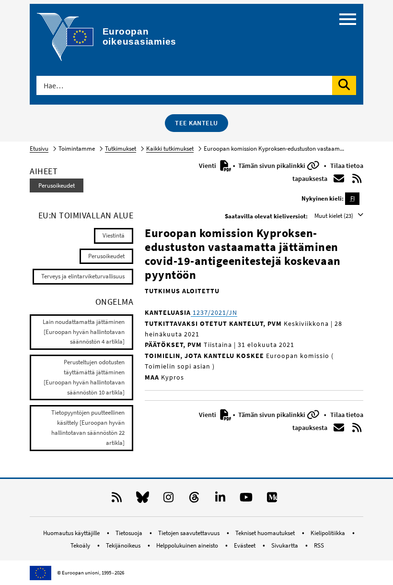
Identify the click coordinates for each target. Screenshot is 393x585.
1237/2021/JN (214, 312)
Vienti (208, 165)
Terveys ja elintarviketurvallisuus (83, 276)
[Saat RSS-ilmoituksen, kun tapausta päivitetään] (357, 178)
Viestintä (114, 235)
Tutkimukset (120, 148)
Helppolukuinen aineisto (188, 545)
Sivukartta (285, 545)
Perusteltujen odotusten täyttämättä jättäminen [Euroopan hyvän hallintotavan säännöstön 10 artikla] (84, 377)
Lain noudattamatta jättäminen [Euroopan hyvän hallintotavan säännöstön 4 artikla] (84, 332)
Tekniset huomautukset (265, 533)
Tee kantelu (196, 123)
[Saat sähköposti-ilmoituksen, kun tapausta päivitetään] (339, 178)
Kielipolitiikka (329, 533)
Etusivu (39, 148)
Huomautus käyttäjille (72, 533)
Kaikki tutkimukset (170, 148)
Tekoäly (81, 545)
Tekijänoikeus (124, 545)
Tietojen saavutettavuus (189, 533)
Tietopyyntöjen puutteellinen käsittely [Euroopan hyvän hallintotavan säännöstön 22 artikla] (88, 427)
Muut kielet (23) (334, 216)
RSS (319, 545)
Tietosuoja (130, 533)
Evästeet (245, 545)
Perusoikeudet (56, 185)
